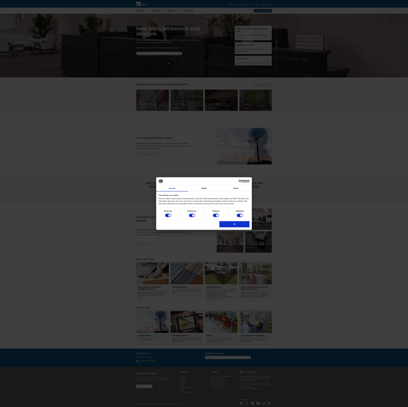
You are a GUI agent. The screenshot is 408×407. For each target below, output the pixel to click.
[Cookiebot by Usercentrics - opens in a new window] (240, 181)
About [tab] (236, 188)
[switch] (192, 215)
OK (234, 224)
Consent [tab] (172, 188)
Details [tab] (204, 188)
